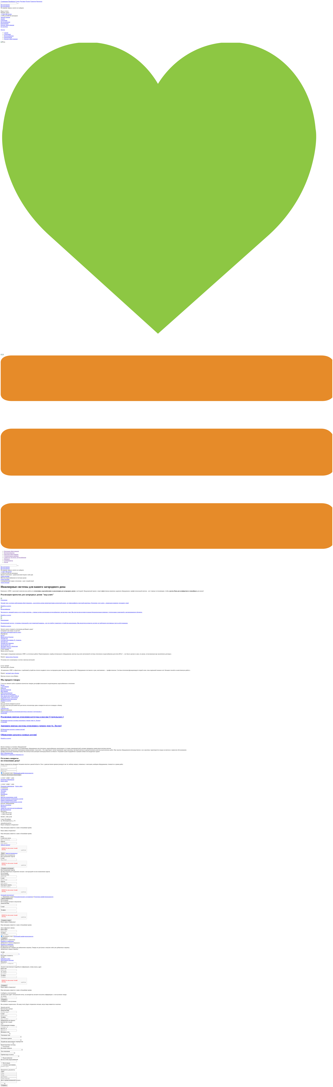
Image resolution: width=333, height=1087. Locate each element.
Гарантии (33, 1)
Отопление (7, 34)
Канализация (8, 37)
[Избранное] (166, 353)
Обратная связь (8, 753)
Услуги (3, 30)
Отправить (4, 938)
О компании (4, 1)
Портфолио (11, 1)
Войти (3, 853)
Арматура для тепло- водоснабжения (15, 557)
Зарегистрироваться (11, 853)
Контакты (39, 1)
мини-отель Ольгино (12, 657)
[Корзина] (3, 354)
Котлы (6, 562)
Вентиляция (6, 1063)
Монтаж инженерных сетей (9, 797)
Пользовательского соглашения (23, 896)
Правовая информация (7, 779)
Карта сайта (4, 781)
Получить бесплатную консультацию (11, 774)
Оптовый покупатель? (7, 895)
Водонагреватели (9, 553)
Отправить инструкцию (7, 868)
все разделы (4, 26)
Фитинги (7, 559)
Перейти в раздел (6, 648)
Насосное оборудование (11, 554)
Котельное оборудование (11, 551)
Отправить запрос (6, 920)
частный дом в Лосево (12, 673)
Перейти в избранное (7, 944)
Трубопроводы (8, 560)
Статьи (17, 1)
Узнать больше (5, 576)
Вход (2, 753)
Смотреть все (5, 708)
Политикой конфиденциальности (23, 773)
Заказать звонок (5, 17)
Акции (6, 32)
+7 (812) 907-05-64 (6, 14)
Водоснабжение (9, 36)
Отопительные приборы (11, 556)
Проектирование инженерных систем (12, 798)
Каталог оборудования (11, 39)
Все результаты (5, 5)
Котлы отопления (6, 805)
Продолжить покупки (7, 960)
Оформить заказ (5, 958)
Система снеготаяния (9, 1065)
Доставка (22, 1)
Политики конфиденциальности (43, 896)
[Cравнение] (1, 354)
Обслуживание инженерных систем (11, 802)
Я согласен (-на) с (18, 773)
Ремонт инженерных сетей (9, 800)
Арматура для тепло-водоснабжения (11, 808)
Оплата (28, 1)
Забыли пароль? (5, 845)
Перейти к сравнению (7, 941)
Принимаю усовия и (28, 896)
